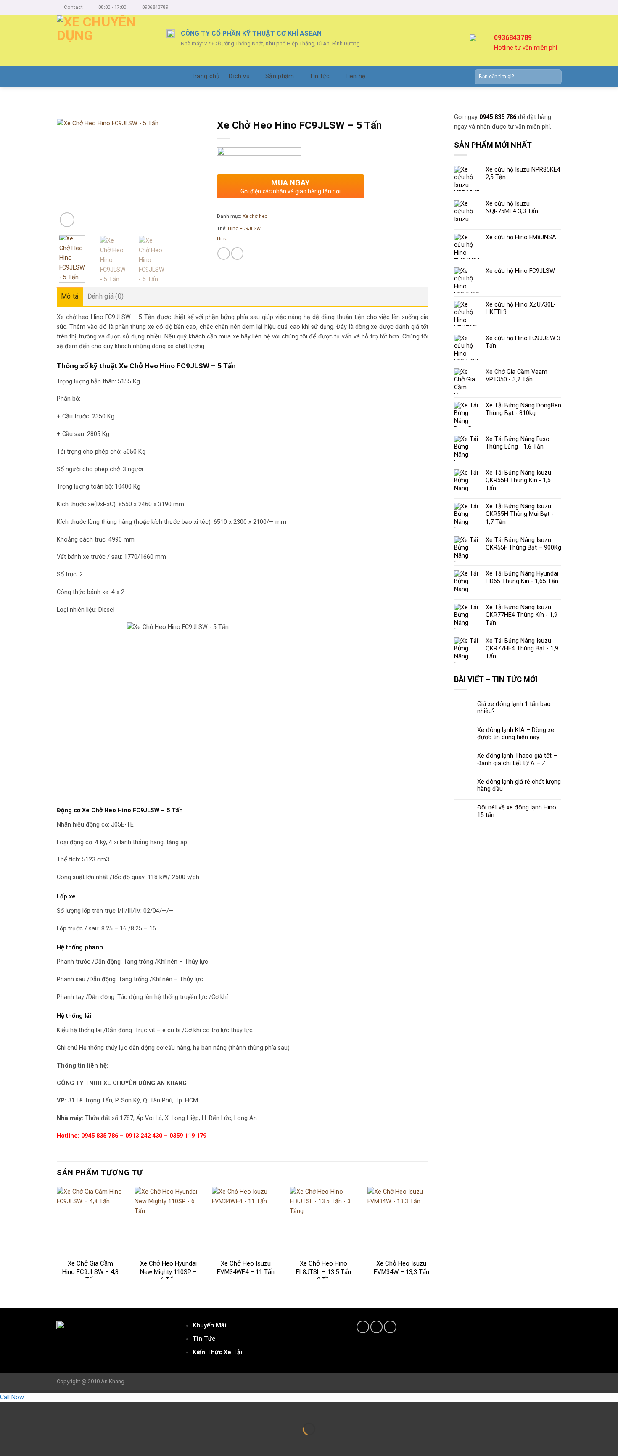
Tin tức (319, 76)
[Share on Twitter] (237, 253)
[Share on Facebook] (223, 253)
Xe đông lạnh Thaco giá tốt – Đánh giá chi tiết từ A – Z (517, 759)
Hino (222, 238)
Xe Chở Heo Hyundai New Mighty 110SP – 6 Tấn (168, 1272)
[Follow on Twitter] (376, 1327)
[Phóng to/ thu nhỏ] (29, 1409)
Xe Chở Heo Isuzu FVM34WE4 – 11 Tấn (246, 1268)
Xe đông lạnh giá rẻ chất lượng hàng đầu (519, 785)
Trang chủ (205, 76)
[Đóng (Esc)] (7, 1409)
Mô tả (70, 296)
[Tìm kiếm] (553, 76)
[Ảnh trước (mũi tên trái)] (7, 1442)
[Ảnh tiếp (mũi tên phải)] (29, 1442)
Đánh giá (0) (105, 296)
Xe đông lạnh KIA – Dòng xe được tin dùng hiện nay (515, 734)
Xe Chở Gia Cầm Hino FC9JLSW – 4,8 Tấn (90, 1272)
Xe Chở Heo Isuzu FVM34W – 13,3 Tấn (401, 1268)
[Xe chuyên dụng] (105, 40)
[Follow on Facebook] (363, 1327)
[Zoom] (67, 219)
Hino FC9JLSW (244, 228)
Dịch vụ (239, 76)
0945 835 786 (497, 117)
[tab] (70, 296)
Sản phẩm (279, 76)
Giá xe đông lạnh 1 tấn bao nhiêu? (514, 707)
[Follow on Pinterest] (390, 1327)
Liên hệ (356, 76)
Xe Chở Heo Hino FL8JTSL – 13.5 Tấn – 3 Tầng (323, 1272)
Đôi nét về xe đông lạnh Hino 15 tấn (516, 811)
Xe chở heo (255, 216)
